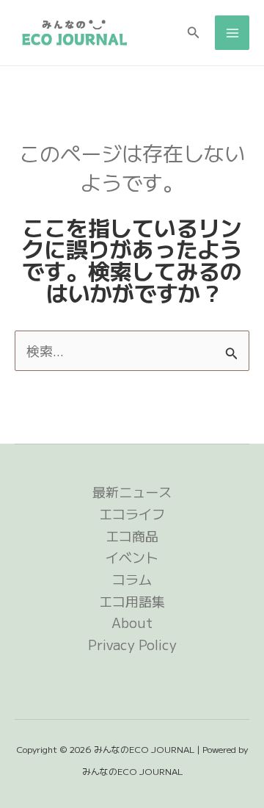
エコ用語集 (132, 600)
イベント (132, 556)
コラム (132, 578)
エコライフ (132, 513)
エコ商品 (132, 535)
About (132, 622)
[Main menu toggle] (232, 32)
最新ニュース (132, 491)
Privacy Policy (132, 644)
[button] (193, 33)
